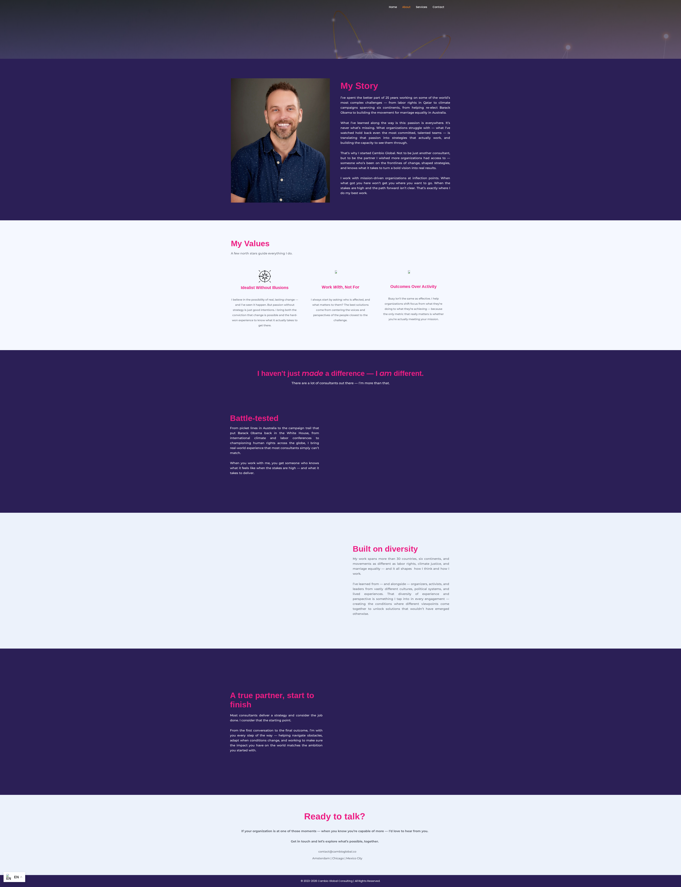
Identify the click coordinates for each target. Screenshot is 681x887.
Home (393, 7)
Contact (438, 7)
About (406, 7)
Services (421, 7)
